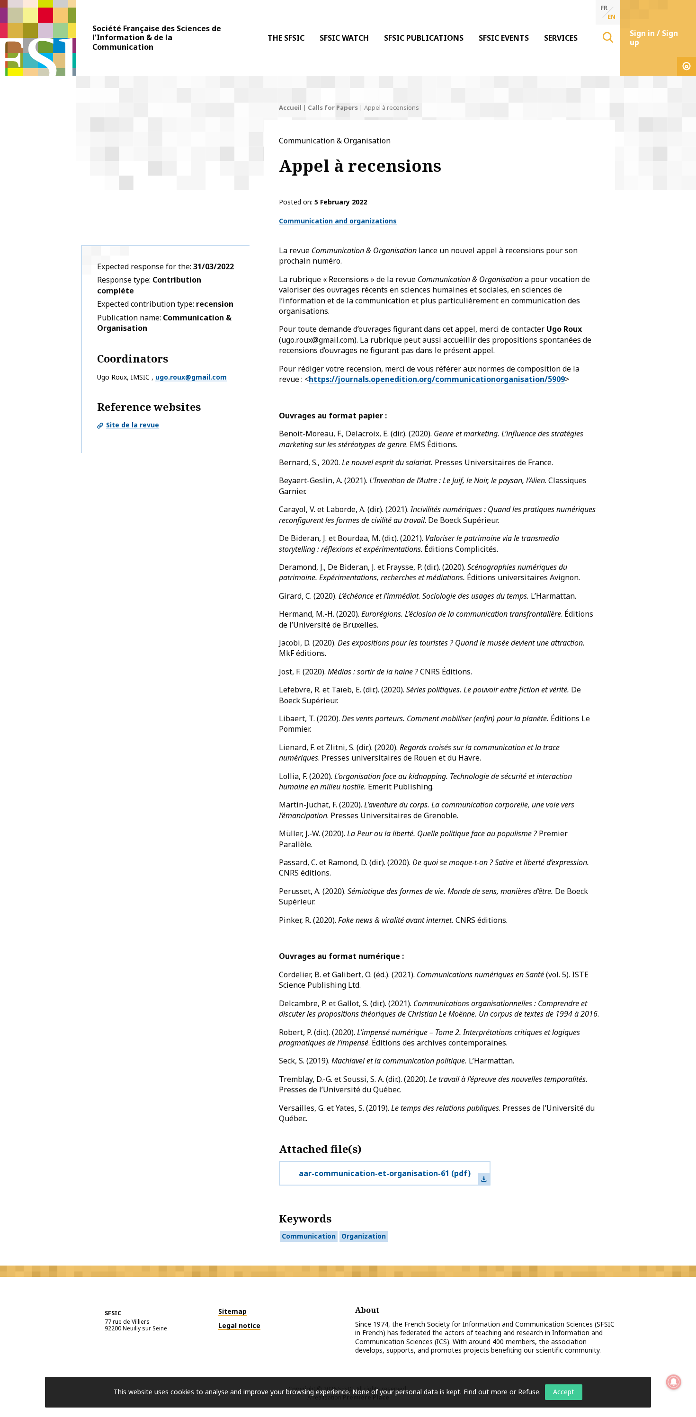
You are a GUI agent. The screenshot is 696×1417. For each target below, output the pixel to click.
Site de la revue (132, 424)
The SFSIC (286, 38)
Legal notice (239, 1325)
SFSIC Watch (344, 38)
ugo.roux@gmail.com (191, 376)
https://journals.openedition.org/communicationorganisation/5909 (437, 379)
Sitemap (232, 1311)
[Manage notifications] (673, 1382)
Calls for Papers (333, 107)
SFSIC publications (424, 38)
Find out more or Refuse (501, 1391)
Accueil (290, 107)
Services (561, 38)
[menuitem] (286, 38)
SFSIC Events (504, 38)
